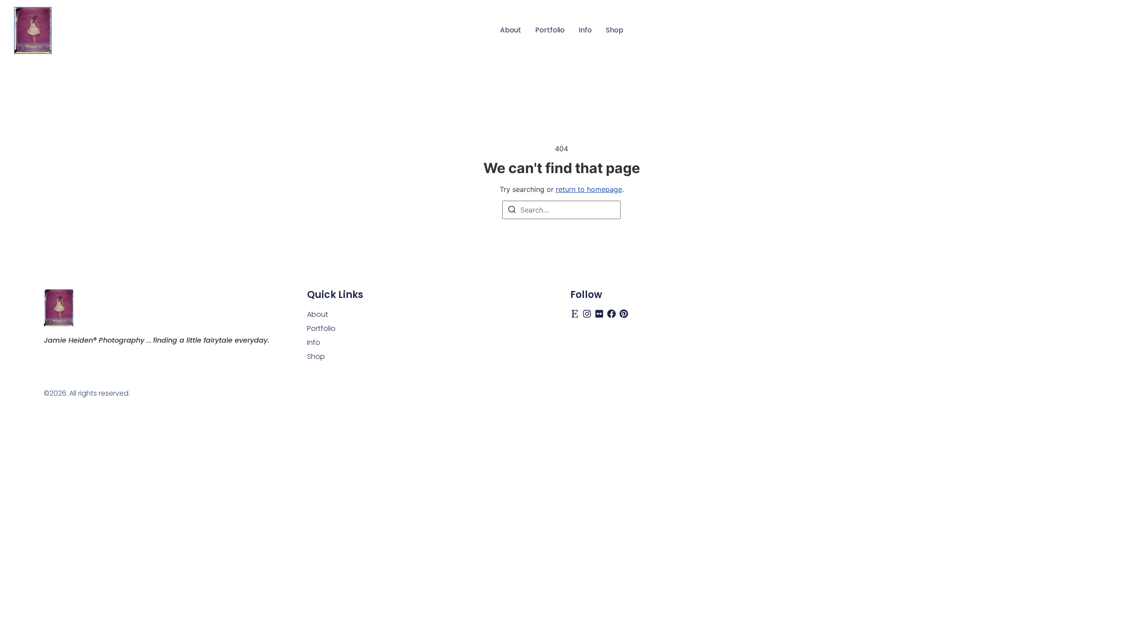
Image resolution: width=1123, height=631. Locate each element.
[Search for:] (561, 210)
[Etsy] (574, 313)
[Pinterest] (623, 313)
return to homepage (589, 189)
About (510, 30)
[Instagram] (587, 313)
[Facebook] (611, 313)
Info (585, 30)
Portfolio (550, 30)
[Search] (512, 211)
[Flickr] (599, 313)
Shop (614, 30)
